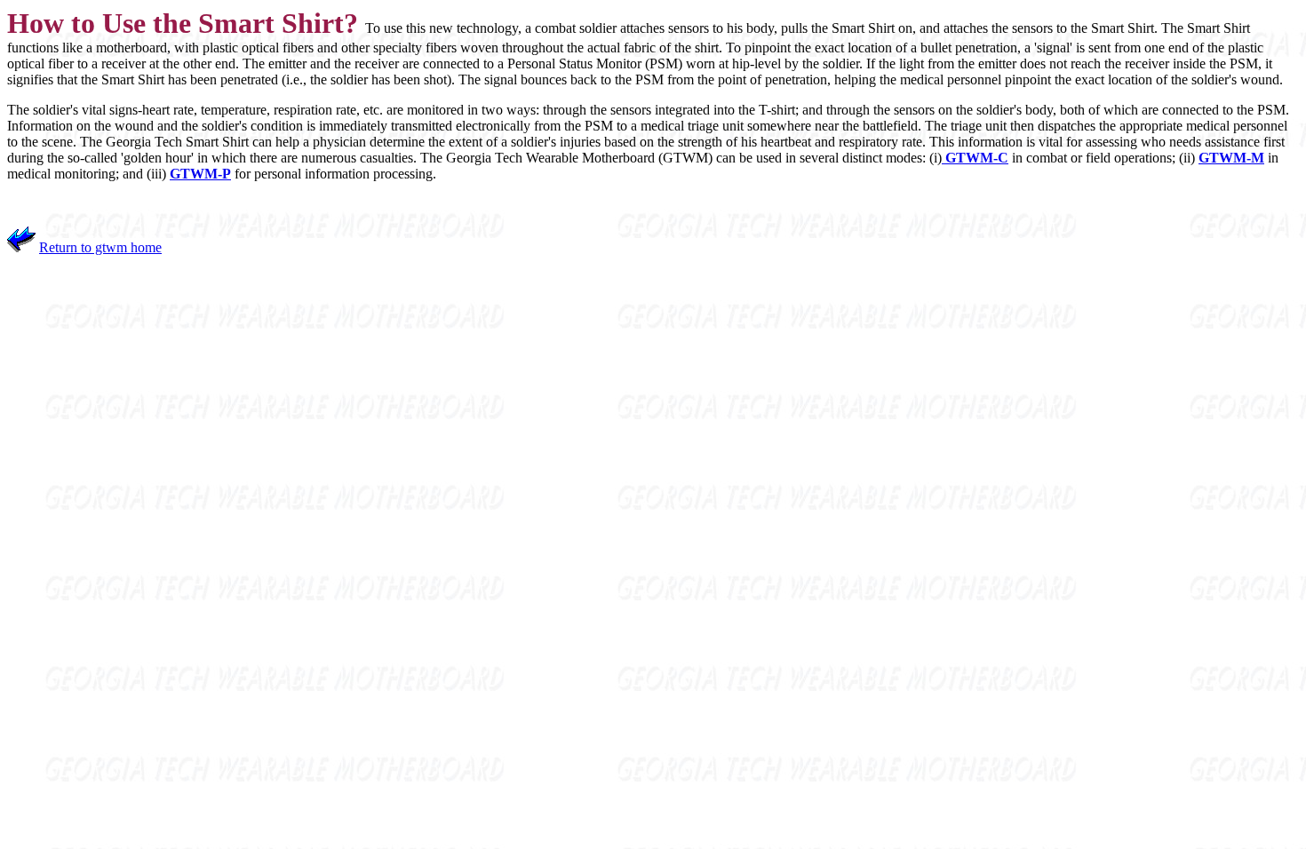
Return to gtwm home (100, 247)
